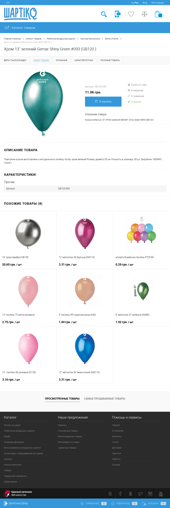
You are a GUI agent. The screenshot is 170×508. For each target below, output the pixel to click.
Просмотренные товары (62, 398)
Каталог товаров (23, 27)
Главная (116, 425)
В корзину (105, 101)
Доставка (117, 447)
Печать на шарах (12, 425)
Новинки (62, 425)
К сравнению (137, 96)
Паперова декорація (14, 442)
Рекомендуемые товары (70, 436)
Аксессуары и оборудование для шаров (23, 453)
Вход (145, 2)
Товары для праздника (15, 476)
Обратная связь (18, 503)
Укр (132, 2)
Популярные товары (68, 431)
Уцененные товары (67, 447)
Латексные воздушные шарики (19, 431)
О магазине (118, 431)
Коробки (8, 459)
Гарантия (116, 453)
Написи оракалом (13, 464)
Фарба (7, 436)
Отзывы (116, 464)
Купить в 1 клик (139, 84)
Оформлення (10, 481)
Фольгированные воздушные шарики (22, 447)
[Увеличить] (42, 103)
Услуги (115, 442)
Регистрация (157, 2)
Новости (116, 459)
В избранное (137, 90)
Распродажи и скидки (68, 442)
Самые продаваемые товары (104, 398)
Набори (7, 470)
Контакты (117, 436)
